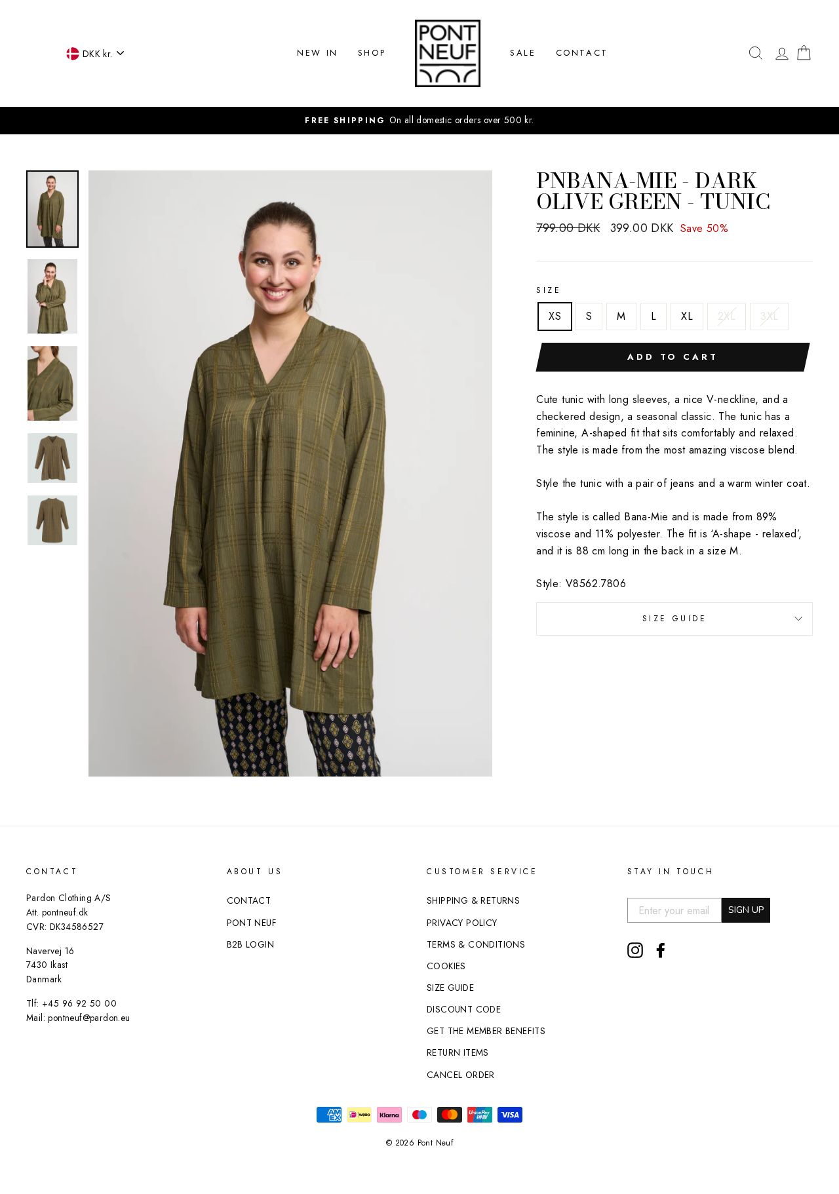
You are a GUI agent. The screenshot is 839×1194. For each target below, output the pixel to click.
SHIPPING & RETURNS (473, 900)
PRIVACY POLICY (462, 922)
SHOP (371, 53)
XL (687, 316)
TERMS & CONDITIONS (476, 944)
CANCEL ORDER (461, 1074)
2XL (726, 316)
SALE (523, 53)
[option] (419, 120)
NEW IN (317, 53)
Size (548, 290)
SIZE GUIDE (674, 619)
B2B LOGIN (251, 944)
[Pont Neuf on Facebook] (661, 950)
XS (555, 316)
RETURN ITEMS (458, 1052)
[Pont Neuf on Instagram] (635, 950)
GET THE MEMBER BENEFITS (486, 1030)
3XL (769, 316)
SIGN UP (746, 910)
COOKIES (446, 966)
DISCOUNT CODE (464, 1009)
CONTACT (582, 53)
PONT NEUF (252, 922)
